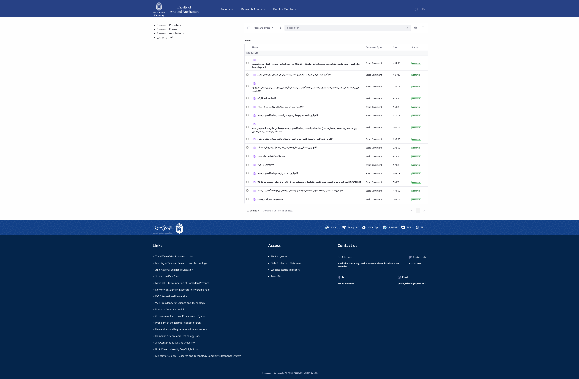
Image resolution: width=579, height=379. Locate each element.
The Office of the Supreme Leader (174, 256)
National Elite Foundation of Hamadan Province (182, 283)
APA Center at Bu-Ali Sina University (175, 342)
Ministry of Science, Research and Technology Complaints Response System (198, 356)
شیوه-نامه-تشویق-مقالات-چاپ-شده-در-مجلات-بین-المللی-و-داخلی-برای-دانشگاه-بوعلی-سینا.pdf (300, 190)
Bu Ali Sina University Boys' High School (177, 349)
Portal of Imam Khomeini (169, 309)
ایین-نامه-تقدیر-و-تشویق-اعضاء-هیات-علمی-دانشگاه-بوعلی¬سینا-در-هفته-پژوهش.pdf (295, 138)
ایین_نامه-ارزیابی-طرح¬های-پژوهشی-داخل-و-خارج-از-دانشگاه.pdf (287, 147)
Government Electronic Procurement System (180, 316)
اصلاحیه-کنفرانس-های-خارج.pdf (272, 156)
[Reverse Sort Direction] (279, 27)
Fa (423, 9)
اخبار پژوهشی (165, 37)
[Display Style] (422, 27)
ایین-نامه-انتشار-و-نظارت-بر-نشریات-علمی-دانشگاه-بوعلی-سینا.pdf (288, 115)
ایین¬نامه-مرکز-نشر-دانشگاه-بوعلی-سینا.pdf (278, 173)
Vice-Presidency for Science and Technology (180, 303)
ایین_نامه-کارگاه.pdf (267, 98)
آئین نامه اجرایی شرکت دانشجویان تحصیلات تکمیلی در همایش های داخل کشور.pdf (294, 74)
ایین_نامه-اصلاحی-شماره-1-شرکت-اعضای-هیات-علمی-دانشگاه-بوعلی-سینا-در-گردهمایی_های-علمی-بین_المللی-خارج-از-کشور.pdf (305, 89)
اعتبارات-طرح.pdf (266, 164)
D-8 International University (171, 296)
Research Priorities (169, 25)
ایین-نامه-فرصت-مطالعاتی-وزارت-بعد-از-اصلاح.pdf (280, 106)
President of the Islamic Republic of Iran (178, 322)
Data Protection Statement (286, 263)
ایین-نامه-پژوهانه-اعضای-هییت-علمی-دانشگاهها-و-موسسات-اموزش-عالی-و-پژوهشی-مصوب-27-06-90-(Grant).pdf (309, 181)
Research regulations (170, 33)
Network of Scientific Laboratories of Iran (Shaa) (182, 289)
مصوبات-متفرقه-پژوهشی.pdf (271, 199)
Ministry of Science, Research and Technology (181, 263)
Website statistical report (285, 269)
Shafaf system (279, 256)
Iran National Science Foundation (174, 269)
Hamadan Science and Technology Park (177, 336)
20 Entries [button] (254, 211)
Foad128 (276, 276)
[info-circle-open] (415, 27)
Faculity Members (284, 9)
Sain (316, 372)
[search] (407, 28)
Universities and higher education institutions (181, 329)
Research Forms (167, 29)
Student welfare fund (167, 276)
